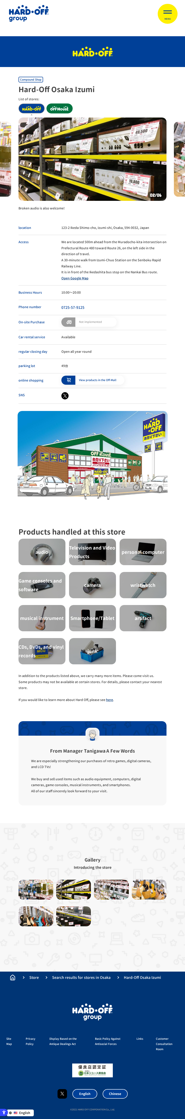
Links (139, 1039)
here (109, 700)
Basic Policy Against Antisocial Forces (107, 1041)
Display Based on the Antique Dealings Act (63, 1041)
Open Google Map (74, 278)
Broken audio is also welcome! (41, 208)
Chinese (115, 1094)
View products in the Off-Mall (97, 380)
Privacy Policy (30, 1041)
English (84, 1094)
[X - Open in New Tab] (65, 395)
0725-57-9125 (72, 307)
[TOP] (12, 977)
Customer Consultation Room (164, 1044)
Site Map (9, 1041)
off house (59, 108)
